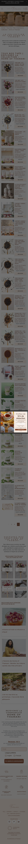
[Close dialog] (26, 412)
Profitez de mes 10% (21, 429)
